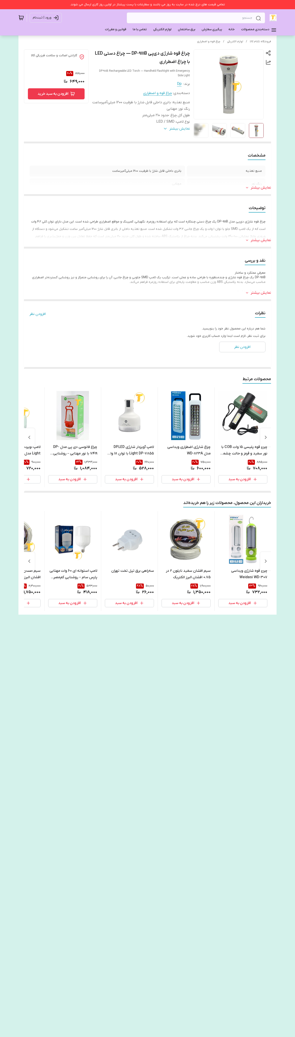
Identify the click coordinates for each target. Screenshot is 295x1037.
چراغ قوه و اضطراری (208, 41)
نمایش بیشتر (261, 187)
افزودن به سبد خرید (53, 94)
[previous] (265, 437)
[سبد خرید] (21, 18)
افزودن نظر (38, 314)
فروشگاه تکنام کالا (260, 41)
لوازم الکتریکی (235, 41)
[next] (29, 437)
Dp (179, 84)
